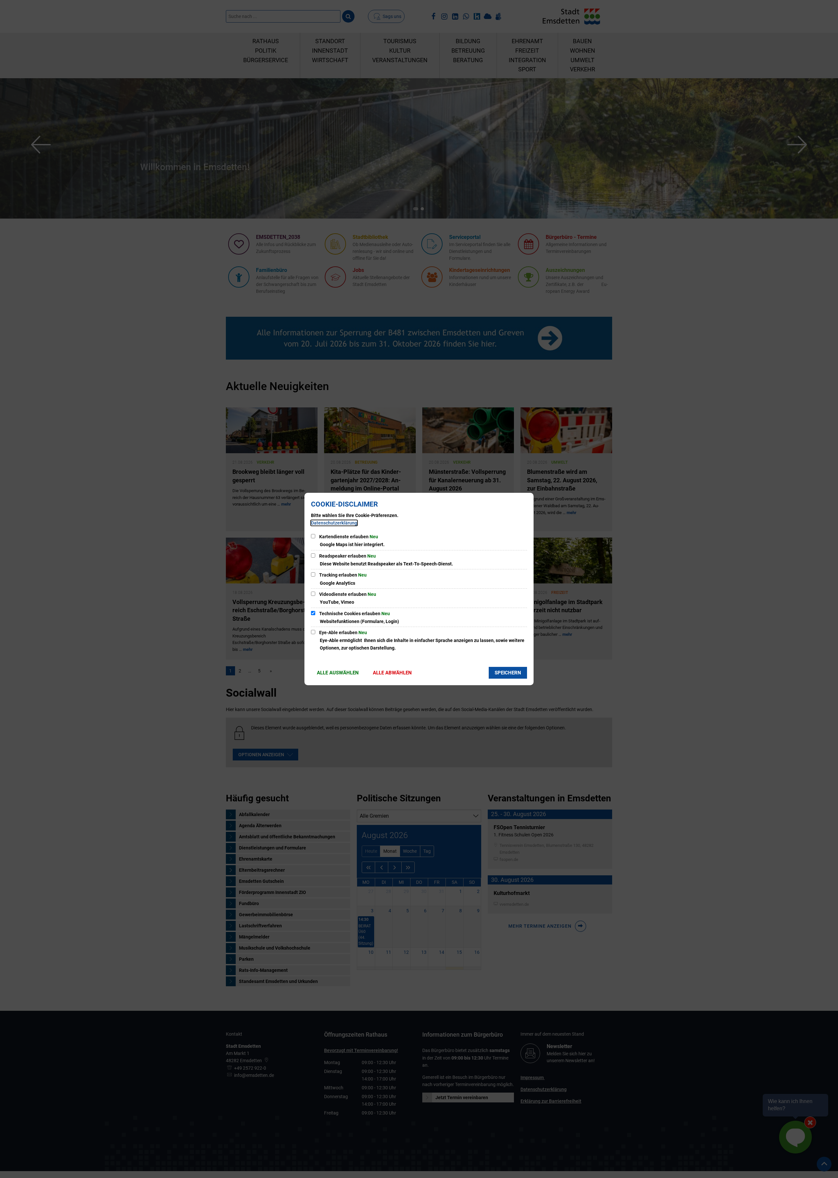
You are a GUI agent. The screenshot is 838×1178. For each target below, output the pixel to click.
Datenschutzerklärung (334, 523)
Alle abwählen (392, 673)
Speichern (508, 673)
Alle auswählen (338, 673)
